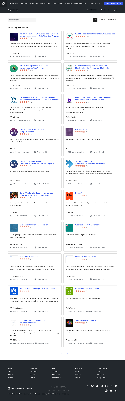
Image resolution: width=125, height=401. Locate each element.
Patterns (33, 377)
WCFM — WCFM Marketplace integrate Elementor (32, 130)
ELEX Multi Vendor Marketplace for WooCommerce (33, 321)
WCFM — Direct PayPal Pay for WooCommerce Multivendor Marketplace (37, 162)
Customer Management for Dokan (34, 225)
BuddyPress (101, 377)
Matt (99, 371)
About (10, 368)
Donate (78, 374)
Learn (54, 368)
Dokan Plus (79, 193)
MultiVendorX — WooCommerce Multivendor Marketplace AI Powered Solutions (94, 98)
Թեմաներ (33, 371)
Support (55, 371)
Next (66, 353)
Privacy (10, 377)
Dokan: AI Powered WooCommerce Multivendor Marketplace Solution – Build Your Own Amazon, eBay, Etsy (39, 35)
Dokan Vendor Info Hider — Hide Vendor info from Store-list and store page (36, 194)
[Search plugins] (34, 20)
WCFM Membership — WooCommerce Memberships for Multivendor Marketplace (93, 67)
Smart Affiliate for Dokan (85, 257)
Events (77, 371)
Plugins (32, 374)
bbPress (100, 374)
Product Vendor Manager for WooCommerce (38, 289)
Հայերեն (29, 388)
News (9, 371)
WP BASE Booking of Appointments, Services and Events (90, 162)
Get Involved (79, 368)
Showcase (33, 368)
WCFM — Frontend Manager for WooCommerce (95, 34)
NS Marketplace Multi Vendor (87, 289)
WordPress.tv (57, 377)
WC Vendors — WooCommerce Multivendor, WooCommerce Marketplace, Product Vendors (39, 98)
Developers (56, 374)
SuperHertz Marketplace (85, 320)
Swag (77, 377)
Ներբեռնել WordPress (113, 3)
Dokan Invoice (81, 129)
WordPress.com (103, 368)
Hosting (10, 374)
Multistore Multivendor (29, 257)
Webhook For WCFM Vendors (87, 225)
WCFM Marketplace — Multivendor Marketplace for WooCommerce (34, 67)
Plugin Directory (13, 10)
